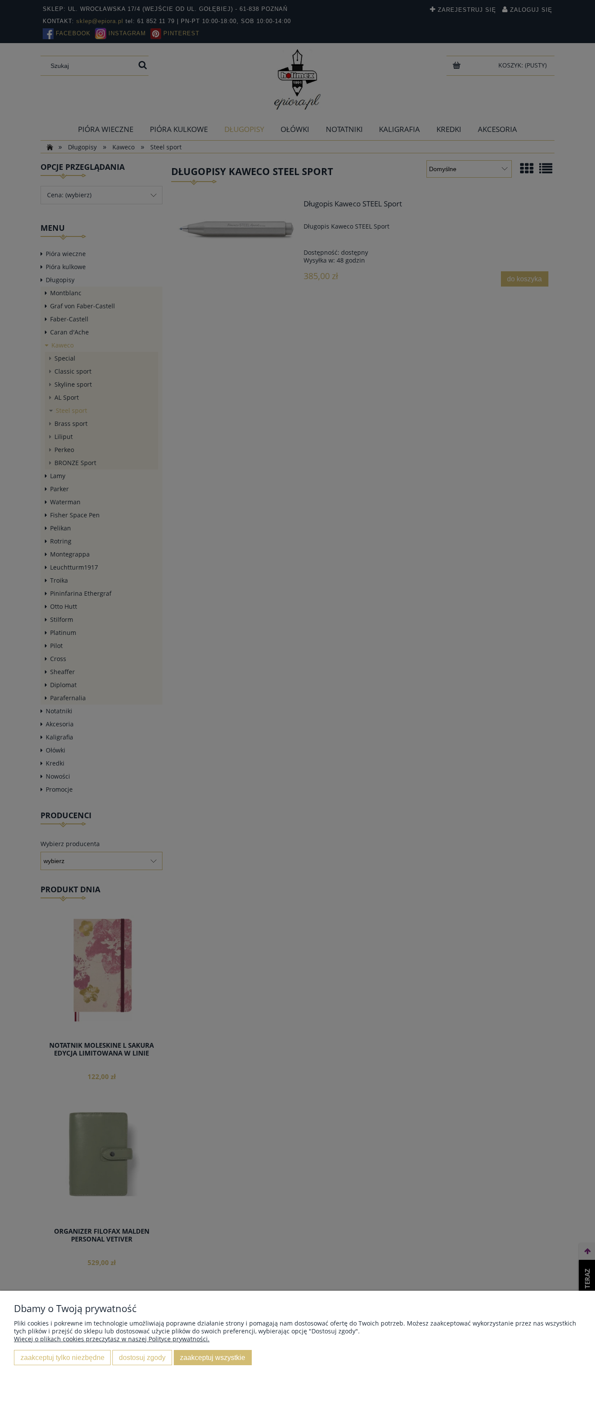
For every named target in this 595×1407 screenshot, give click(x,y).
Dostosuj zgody (142, 1357)
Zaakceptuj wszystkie (212, 1357)
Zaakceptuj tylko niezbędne (62, 1357)
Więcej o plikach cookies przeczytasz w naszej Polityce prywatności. (112, 1339)
